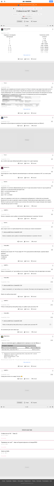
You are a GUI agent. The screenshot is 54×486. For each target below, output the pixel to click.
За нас (3, 480)
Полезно (28, 113)
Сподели (35, 21)
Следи (27, 21)
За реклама (8, 480)
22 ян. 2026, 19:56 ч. (37, 14)
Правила (14, 480)
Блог (51, 480)
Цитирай (34, 113)
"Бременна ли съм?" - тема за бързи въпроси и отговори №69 (19, 442)
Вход (51, 1)
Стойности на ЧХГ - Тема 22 (9, 433)
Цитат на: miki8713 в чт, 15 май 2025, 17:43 (13, 285)
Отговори (20, 21)
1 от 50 (26, 25)
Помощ (33, 480)
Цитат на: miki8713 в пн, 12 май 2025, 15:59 (13, 232)
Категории (39, 480)
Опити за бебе (5, 451)
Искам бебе (3, 438)
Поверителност (27, 480)
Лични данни (20, 480)
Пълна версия (45, 480)
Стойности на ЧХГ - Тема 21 (27, 11)
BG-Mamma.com (30, 483)
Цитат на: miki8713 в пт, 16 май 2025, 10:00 (13, 320)
